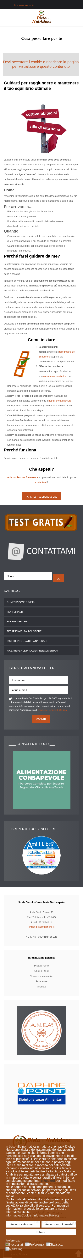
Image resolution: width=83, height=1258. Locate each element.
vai (58, 578)
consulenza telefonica (54, 376)
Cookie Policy (41, 971)
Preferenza (36, 1244)
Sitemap (41, 986)
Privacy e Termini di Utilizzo (52, 710)
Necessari (16, 1244)
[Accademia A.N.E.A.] (41, 1030)
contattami (41, 482)
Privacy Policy (41, 965)
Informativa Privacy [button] (46, 1215)
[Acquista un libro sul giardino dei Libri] (41, 855)
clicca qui (48, 1180)
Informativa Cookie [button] (18, 1215)
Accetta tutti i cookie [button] (59, 1224)
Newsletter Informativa (41, 976)
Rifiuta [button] (40, 1232)
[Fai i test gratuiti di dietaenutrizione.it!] (41, 522)
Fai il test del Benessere (41, 496)
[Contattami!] (41, 551)
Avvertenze (41, 981)
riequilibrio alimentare (59, 400)
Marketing (16, 1249)
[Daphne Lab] (41, 1094)
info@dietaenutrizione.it (41, 927)
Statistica (56, 1244)
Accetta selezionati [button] (22, 1224)
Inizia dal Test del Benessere (22, 477)
